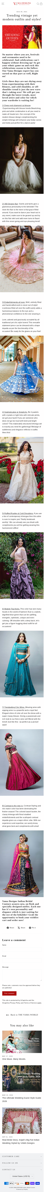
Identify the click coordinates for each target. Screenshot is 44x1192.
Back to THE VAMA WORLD (24, 1015)
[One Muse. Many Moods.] (22, 1042)
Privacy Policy (15, 1003)
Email (4, 956)
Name (4, 945)
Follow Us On (10, 1163)
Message (5, 967)
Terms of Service (30, 1003)
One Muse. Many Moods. (14, 1059)
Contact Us (8, 1170)
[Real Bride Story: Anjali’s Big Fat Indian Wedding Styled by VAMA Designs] (22, 1120)
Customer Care (11, 1156)
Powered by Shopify (22, 1189)
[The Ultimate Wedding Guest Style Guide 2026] (22, 1078)
